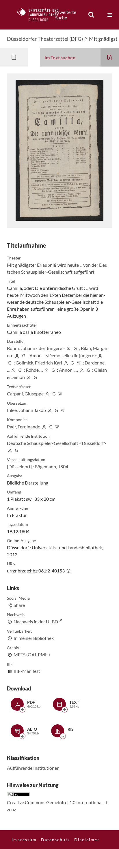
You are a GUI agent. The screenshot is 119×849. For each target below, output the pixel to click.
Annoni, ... (68, 370)
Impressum (24, 839)
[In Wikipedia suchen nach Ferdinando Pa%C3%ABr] (57, 426)
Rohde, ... (34, 370)
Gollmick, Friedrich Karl (39, 362)
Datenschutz (55, 839)
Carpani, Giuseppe (25, 393)
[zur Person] (68, 348)
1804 (63, 466)
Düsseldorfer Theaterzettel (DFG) (45, 39)
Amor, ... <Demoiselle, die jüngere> (63, 355)
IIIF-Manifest (27, 671)
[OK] (91, 15)
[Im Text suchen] (110, 57)
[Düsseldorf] (19, 466)
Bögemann (45, 466)
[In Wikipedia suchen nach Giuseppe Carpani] (61, 393)
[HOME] (41, 14)
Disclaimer (87, 839)
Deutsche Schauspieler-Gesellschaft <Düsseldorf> (56, 443)
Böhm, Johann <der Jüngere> (36, 348)
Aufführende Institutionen (33, 768)
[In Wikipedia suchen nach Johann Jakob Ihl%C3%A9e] (63, 410)
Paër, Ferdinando (23, 426)
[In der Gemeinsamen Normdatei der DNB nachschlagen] (75, 348)
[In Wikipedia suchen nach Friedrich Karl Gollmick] (79, 362)
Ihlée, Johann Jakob (26, 410)
